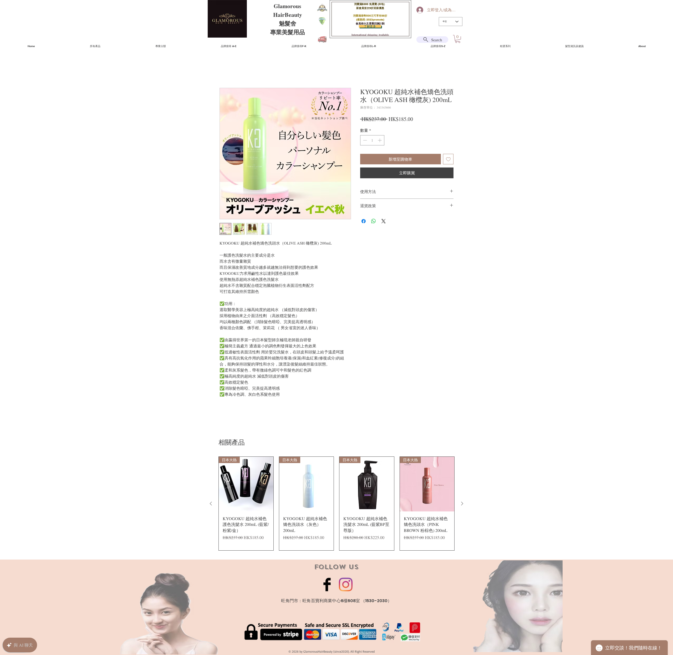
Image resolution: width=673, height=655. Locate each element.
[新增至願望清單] (448, 160)
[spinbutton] (372, 141)
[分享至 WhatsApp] (373, 222)
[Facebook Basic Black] (327, 585)
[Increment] (380, 141)
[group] (336, 504)
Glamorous (287, 6)
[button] (457, 39)
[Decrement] (364, 141)
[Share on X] (383, 222)
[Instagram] (346, 585)
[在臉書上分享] (363, 222)
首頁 (224, 69)
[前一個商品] (211, 504)
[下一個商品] (462, 504)
